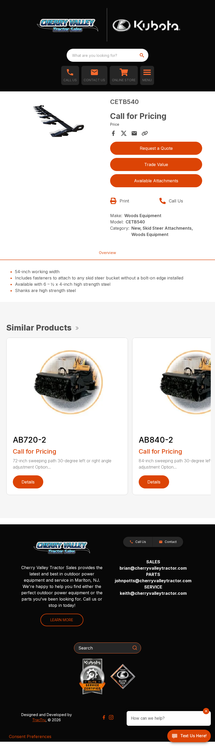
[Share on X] (124, 133)
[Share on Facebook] (113, 133)
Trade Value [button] (156, 164)
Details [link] (28, 482)
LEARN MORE (61, 620)
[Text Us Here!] (189, 736)
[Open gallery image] (59, 125)
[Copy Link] (145, 133)
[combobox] (107, 55)
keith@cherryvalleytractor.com (153, 593)
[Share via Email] (134, 133)
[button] (70, 75)
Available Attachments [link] (156, 180)
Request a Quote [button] (156, 148)
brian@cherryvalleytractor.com (153, 568)
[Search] (134, 647)
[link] (124, 75)
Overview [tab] (107, 252)
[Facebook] (103, 717)
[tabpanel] (59, 126)
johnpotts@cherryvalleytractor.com (153, 580)
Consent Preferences (30, 736)
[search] (142, 55)
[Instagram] (111, 717)
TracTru (39, 720)
